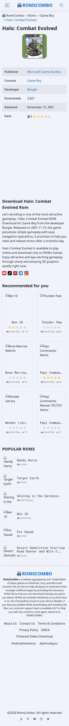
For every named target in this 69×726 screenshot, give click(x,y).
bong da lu (11, 674)
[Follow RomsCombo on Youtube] (34, 719)
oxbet (34, 670)
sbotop (27, 674)
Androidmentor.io (23, 643)
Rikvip (33, 696)
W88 (42, 661)
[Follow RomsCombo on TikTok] (21, 719)
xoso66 (22, 670)
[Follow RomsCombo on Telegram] (47, 719)
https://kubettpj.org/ (20, 688)
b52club (53, 657)
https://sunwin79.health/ (32, 679)
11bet (10, 670)
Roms (32, 15)
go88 (32, 692)
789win (59, 652)
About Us (10, 623)
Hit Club (57, 679)
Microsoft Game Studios (44, 72)
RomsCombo (37, 5)
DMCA (45, 630)
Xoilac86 (20, 692)
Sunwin (46, 670)
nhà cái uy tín (30, 665)
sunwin (29, 657)
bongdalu (29, 661)
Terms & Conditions (51, 623)
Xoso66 (47, 665)
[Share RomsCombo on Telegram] (21, 273)
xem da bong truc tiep (18, 683)
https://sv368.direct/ (49, 674)
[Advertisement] (34, 159)
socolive (29, 652)
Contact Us (27, 623)
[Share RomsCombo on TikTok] (10, 273)
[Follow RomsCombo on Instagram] (41, 719)
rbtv (58, 670)
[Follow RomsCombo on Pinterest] (28, 719)
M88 (24, 701)
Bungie (32, 89)
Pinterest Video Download (34, 636)
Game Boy (47, 15)
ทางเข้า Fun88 (40, 701)
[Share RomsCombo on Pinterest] (15, 273)
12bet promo (11, 652)
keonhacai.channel (50, 683)
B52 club (46, 696)
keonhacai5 (47, 692)
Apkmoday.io (49, 643)
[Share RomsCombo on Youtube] (4, 273)
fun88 (8, 657)
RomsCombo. (26, 713)
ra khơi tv (44, 652)
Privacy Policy (28, 630)
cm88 (41, 657)
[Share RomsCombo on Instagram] (26, 273)
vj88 (18, 657)
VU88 (59, 665)
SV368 (7, 679)
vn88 (58, 696)
